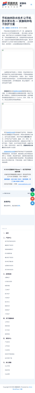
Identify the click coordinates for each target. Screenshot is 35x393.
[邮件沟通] (32, 203)
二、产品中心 (7, 237)
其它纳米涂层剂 (9, 269)
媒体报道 (7, 334)
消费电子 (7, 277)
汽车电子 (7, 297)
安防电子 (7, 310)
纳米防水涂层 (18, 91)
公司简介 (7, 322)
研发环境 (7, 370)
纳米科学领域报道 (9, 354)
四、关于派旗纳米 (8, 318)
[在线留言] (32, 199)
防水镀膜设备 (8, 253)
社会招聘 (7, 374)
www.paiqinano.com (24, 184)
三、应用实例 (7, 274)
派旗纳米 (23, 4)
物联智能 (7, 285)
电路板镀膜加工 (9, 249)
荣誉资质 (7, 326)
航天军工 (7, 301)
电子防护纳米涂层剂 (10, 241)
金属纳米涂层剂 (9, 265)
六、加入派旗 (7, 362)
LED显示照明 (8, 281)
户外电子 (7, 314)
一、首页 (6, 233)
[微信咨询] (32, 194)
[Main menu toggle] (31, 4)
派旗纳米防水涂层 (8, 151)
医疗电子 (7, 293)
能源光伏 (7, 306)
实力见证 (7, 330)
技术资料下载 (8, 358)
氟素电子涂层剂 (9, 245)
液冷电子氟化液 (9, 261)
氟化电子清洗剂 (9, 257)
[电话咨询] (32, 190)
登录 (18, 205)
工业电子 (7, 289)
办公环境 (7, 366)
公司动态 (7, 346)
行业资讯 (7, 350)
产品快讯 (7, 342)
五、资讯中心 (7, 338)
